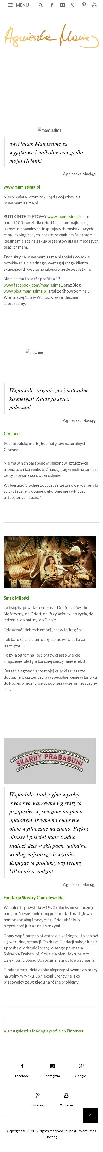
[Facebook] (52, 5)
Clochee (12, 433)
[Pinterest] (83, 5)
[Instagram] (62, 5)
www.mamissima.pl (22, 187)
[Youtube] (94, 5)
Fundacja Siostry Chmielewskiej (34, 897)
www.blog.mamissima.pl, (26, 291)
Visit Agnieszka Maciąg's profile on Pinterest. (44, 1030)
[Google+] (73, 5)
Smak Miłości (16, 597)
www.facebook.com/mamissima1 (33, 285)
